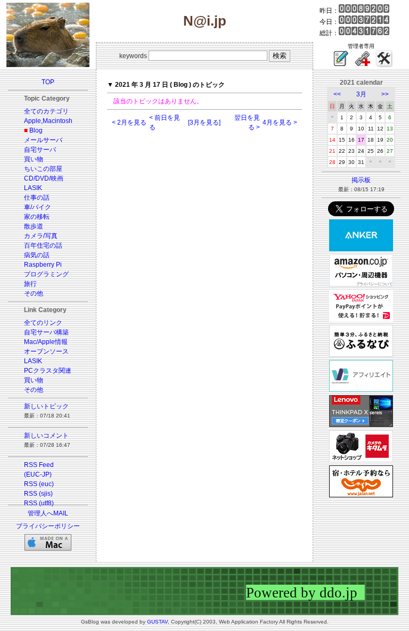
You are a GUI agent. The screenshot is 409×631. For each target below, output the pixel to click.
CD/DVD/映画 (43, 178)
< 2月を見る (129, 122)
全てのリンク (43, 322)
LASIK (33, 188)
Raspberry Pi (43, 264)
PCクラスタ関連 (47, 370)
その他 (33, 293)
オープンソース (46, 351)
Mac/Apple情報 (46, 342)
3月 (361, 94)
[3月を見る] (204, 122)
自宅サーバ (40, 149)
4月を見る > (280, 122)
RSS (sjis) (38, 493)
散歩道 (33, 226)
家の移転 (37, 216)
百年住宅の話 (43, 245)
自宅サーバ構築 (46, 332)
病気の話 (37, 255)
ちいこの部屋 (43, 169)
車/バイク (37, 207)
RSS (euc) (39, 484)
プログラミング (46, 274)
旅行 (30, 284)
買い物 (33, 159)
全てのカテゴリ (46, 111)
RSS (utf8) (39, 503)
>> (385, 94)
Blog (36, 130)
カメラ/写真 (41, 236)
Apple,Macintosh (48, 121)
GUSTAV (157, 622)
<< (337, 94)
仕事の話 (37, 197)
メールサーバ (43, 140)
